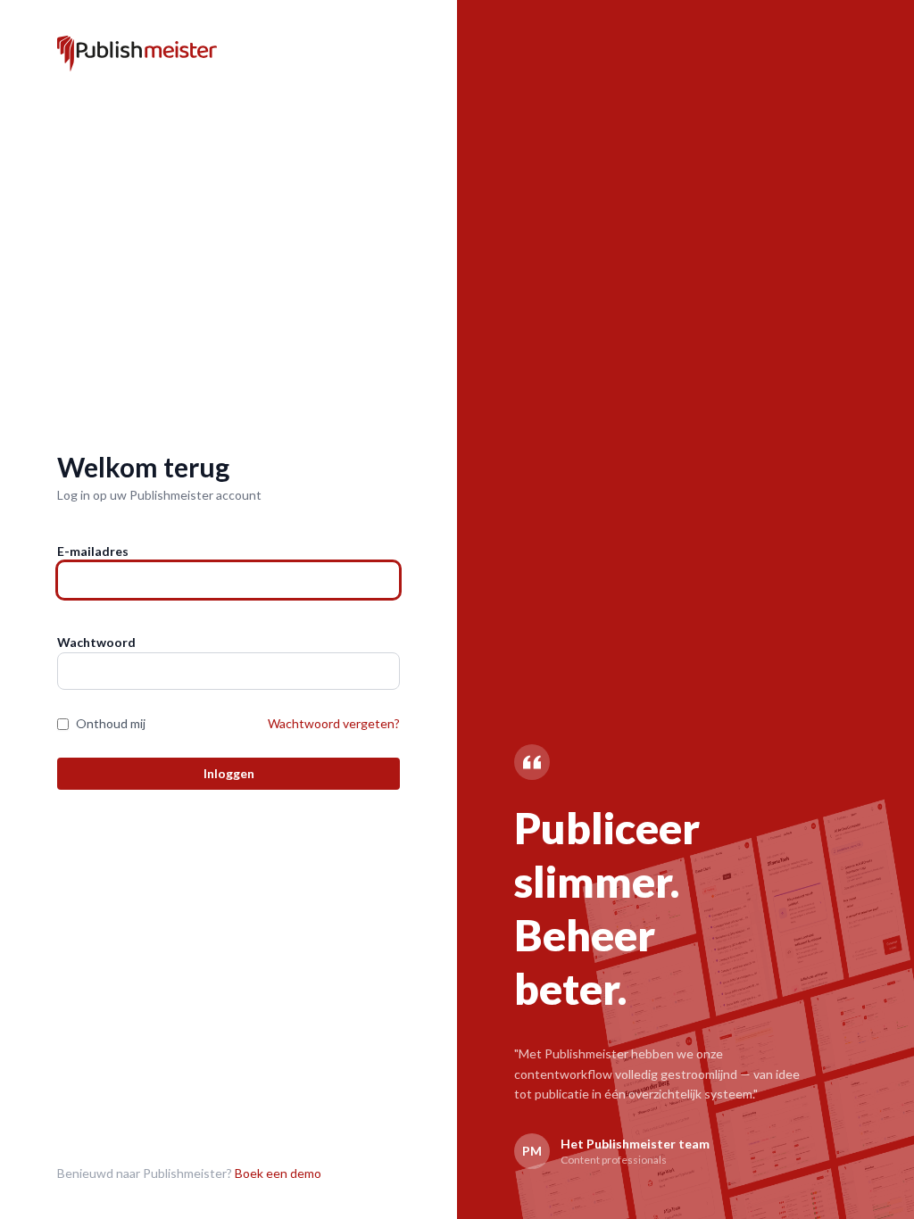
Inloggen (229, 773)
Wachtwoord (96, 642)
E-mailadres (93, 551)
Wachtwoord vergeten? (334, 723)
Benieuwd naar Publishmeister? (189, 1173)
